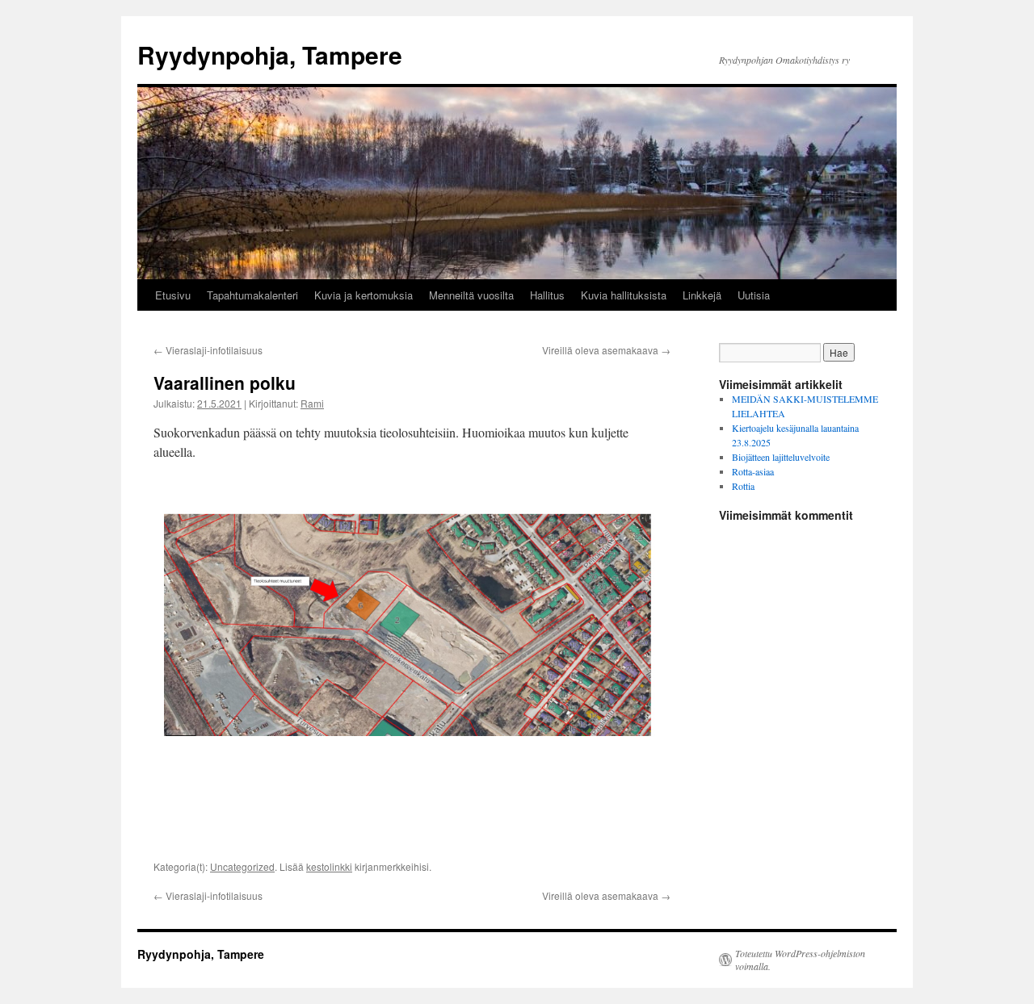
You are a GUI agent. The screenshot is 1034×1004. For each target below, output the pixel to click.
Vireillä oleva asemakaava (606, 350)
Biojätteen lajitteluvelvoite (781, 456)
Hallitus (547, 295)
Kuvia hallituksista (623, 295)
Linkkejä (702, 295)
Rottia (743, 485)
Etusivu (173, 295)
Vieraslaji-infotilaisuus (208, 350)
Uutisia (754, 295)
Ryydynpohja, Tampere (269, 54)
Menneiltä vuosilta (471, 295)
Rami (312, 403)
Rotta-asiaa (753, 471)
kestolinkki (329, 866)
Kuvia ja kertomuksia (363, 295)
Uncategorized (242, 866)
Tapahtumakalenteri (252, 295)
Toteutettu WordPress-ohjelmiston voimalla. (800, 960)
